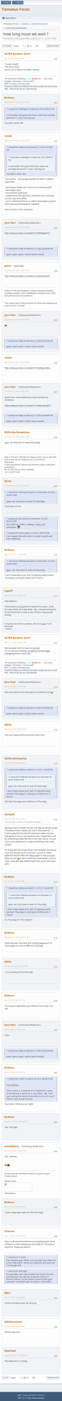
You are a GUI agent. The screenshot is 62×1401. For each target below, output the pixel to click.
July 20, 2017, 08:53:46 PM (14, 881)
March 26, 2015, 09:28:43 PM (15, 729)
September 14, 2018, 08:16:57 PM (17, 937)
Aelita (7, 724)
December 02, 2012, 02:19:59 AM (16, 227)
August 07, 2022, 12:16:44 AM (15, 1355)
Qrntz (7, 481)
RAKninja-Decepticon (17, 432)
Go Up (5, 1378)
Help (19, 1395)
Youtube (7, 81)
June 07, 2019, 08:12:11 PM (14, 1000)
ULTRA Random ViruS (17, 53)
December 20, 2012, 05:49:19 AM (16, 437)
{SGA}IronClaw (13, 1321)
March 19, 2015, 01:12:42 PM (15, 686)
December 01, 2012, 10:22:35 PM (16, 140)
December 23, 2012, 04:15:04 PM (16, 485)
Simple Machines (38, 1398)
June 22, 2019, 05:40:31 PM (14, 1029)
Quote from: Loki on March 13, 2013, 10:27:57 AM (28, 533)
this (28, 653)
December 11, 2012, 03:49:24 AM (16, 391)
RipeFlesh (10, 1350)
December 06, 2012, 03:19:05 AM (16, 319)
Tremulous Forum (16, 9)
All (37, 46)
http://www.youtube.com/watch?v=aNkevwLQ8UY (28, 405)
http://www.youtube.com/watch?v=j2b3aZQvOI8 (27, 276)
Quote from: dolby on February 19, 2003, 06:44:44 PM (30, 248)
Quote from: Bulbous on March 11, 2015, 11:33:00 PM (31, 769)
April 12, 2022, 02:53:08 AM (14, 1207)
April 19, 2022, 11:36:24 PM (14, 1297)
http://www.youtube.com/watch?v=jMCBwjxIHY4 (27, 233)
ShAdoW (9, 814)
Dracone (9, 1231)
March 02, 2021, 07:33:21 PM (15, 1151)
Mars (7, 1292)
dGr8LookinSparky (15, 758)
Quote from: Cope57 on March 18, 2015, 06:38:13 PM (30, 1079)
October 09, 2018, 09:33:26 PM (16, 966)
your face (9, 222)
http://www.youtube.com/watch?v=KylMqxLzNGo (27, 368)
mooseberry (11, 1146)
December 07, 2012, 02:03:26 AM (16, 362)
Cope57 (8, 590)
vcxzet (8, 136)
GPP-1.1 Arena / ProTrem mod (16, 83)
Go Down (7, 46)
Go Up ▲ (41, 1395)
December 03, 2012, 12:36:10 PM (16, 270)
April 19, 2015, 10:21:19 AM (14, 819)
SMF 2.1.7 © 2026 (24, 1398)
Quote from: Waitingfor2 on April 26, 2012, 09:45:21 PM (31, 109)
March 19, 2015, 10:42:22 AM (15, 642)
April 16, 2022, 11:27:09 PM (14, 1236)
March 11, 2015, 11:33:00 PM (15, 554)
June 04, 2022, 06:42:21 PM (14, 1326)
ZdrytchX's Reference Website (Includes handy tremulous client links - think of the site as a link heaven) (30, 87)
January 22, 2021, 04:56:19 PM (15, 1121)
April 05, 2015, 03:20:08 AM (14, 763)
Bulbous (9, 97)
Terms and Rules (29, 1395)
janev (7, 265)
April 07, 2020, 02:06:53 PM (14, 1072)
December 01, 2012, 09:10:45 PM (16, 102)
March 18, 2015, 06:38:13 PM (15, 595)
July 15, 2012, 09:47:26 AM (14, 58)
